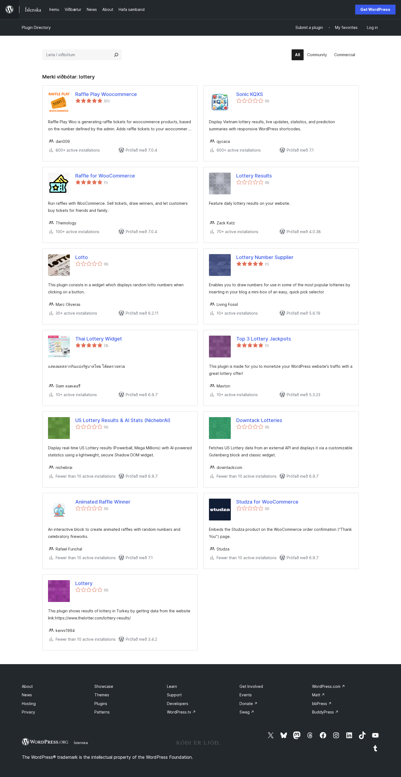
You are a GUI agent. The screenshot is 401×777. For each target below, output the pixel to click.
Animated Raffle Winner (102, 502)
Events (246, 694)
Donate (249, 703)
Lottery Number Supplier (265, 257)
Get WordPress (375, 9)
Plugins (100, 703)
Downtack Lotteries (259, 420)
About (27, 686)
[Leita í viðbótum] (116, 54)
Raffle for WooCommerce (105, 176)
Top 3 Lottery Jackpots (263, 339)
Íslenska (81, 742)
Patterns (102, 712)
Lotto (81, 257)
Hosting (29, 703)
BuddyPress (325, 712)
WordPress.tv (181, 712)
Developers (177, 703)
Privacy (28, 712)
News (27, 694)
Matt (318, 694)
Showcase (103, 686)
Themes (101, 694)
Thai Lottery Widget (98, 339)
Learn (172, 686)
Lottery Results (254, 176)
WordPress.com (328, 686)
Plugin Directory (36, 27)
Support (174, 694)
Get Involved (251, 686)
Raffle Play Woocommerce (106, 94)
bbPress (322, 703)
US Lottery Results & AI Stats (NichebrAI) (122, 420)
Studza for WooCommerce (267, 502)
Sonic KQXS (249, 94)
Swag (247, 712)
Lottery (83, 583)
